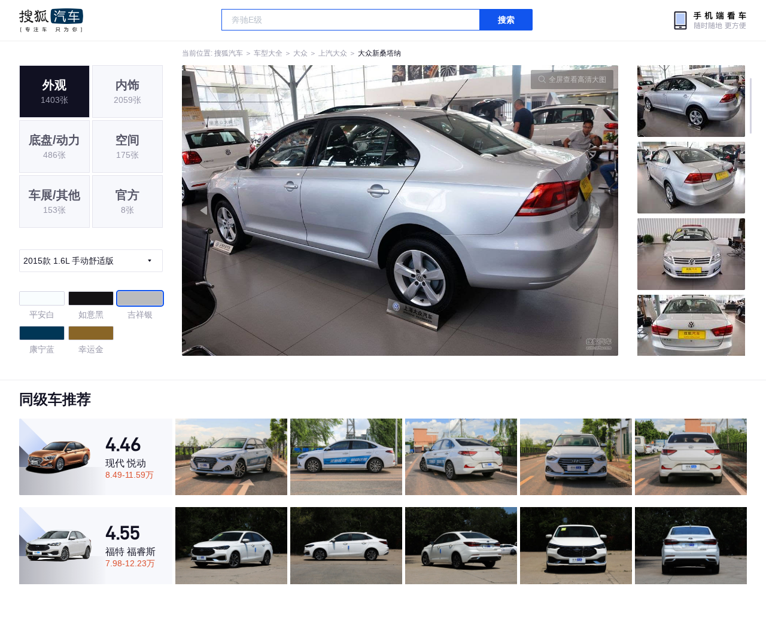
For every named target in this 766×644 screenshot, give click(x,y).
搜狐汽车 (51, 20)
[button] (291, 210)
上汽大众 (332, 53)
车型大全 (268, 53)
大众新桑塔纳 (379, 53)
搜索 (506, 20)
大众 (300, 53)
